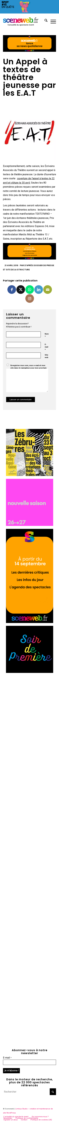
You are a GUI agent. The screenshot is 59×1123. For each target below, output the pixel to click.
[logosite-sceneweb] (24, 21)
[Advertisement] (29, 705)
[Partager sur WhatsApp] (29, 289)
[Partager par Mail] (47, 289)
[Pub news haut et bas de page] (29, 50)
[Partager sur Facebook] (11, 289)
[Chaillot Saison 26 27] (29, 525)
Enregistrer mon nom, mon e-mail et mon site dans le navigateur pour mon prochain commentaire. (28, 368)
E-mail (46, 347)
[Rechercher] (44, 21)
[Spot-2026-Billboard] (29, 12)
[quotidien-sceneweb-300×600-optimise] (29, 622)
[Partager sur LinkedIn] (38, 289)
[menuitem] (44, 21)
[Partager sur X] (20, 289)
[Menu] (51, 21)
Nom (47, 335)
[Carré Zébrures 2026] (29, 475)
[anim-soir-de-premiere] (29, 672)
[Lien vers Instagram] (29, 298)
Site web (46, 356)
